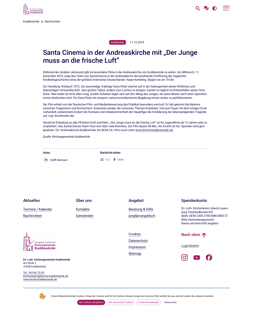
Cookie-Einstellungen (148, 302)
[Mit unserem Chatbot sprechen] (206, 7)
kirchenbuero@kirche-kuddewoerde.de (45, 276)
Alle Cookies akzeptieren (91, 302)
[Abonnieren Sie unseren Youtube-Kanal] (197, 257)
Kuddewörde (31, 21)
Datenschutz (170, 302)
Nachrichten (52, 21)
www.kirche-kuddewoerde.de (40, 279)
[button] (105, 159)
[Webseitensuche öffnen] (198, 8)
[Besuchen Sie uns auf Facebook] (209, 257)
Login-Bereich (190, 245)
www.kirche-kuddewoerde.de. (154, 130)
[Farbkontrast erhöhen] (214, 8)
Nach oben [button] (190, 234)
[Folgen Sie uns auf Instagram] (184, 257)
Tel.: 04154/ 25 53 (33, 272)
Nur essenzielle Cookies (121, 302)
